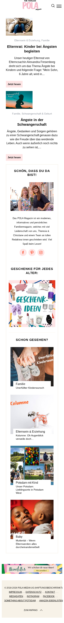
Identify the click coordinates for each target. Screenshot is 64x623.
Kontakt (50, 592)
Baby (19, 536)
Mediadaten (16, 596)
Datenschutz (33, 592)
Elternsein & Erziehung (27, 40)
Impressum (15, 592)
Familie (45, 40)
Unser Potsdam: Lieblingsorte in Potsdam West (30, 489)
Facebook (49, 596)
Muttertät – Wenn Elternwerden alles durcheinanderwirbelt (27, 543)
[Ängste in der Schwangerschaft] (19, 100)
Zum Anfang (31, 610)
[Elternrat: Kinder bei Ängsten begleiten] (19, 27)
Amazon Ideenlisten (51, 600)
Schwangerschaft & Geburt (37, 113)
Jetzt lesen (14, 84)
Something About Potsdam (20, 600)
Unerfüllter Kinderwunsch (30, 387)
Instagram (33, 596)
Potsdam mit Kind (27, 482)
